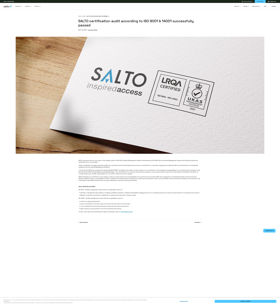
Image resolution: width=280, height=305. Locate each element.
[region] (140, 301)
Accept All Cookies (245, 301)
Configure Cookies (184, 301)
